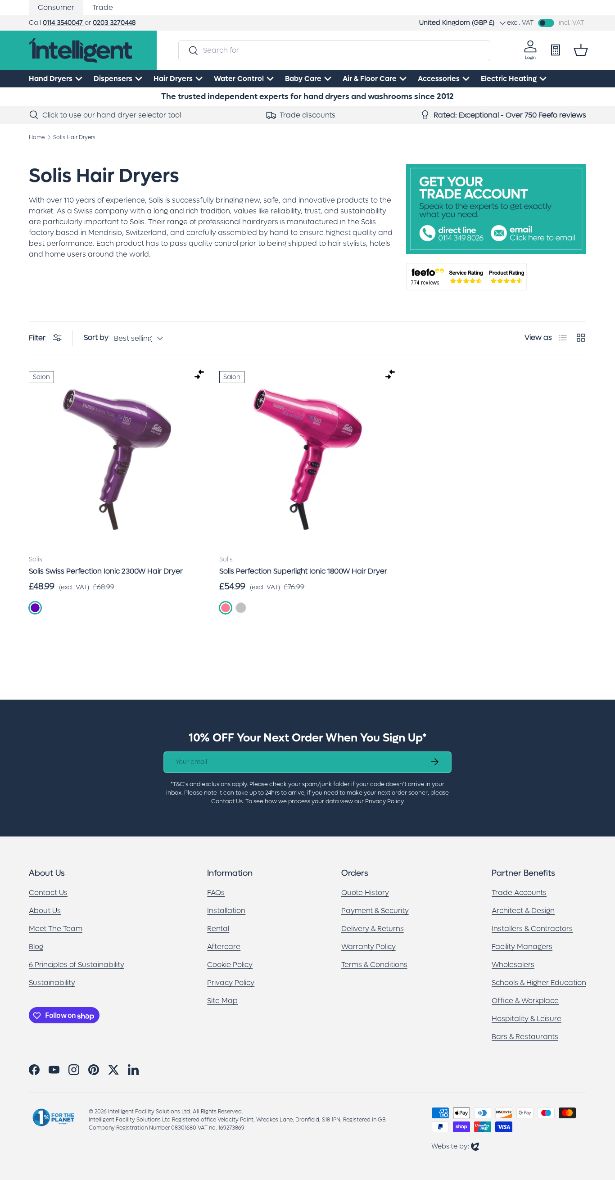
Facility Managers (522, 947)
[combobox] (334, 50)
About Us (45, 911)
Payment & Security (375, 911)
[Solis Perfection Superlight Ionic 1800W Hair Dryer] (307, 459)
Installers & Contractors (532, 929)
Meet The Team (55, 929)
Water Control (239, 78)
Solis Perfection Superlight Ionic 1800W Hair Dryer (303, 571)
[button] (581, 50)
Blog (36, 947)
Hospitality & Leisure (526, 1019)
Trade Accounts (519, 893)
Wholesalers (513, 965)
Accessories (439, 78)
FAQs (216, 893)
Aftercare (223, 947)
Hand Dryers (50, 78)
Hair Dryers (173, 78)
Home (37, 137)
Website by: (455, 1146)
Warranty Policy (368, 947)
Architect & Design (523, 911)
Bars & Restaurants (525, 1037)
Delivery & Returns (372, 929)
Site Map (222, 1001)
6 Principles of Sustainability (76, 965)
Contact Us (48, 893)
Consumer (56, 7)
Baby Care (303, 78)
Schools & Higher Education (539, 983)
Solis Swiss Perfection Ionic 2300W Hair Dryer (106, 571)
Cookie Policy (230, 965)
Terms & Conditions (374, 965)
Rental (218, 929)
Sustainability (52, 983)
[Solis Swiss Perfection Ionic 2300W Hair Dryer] (117, 459)
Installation (226, 911)
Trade (102, 7)
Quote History (365, 893)
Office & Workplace (525, 1001)
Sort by (96, 337)
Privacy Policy (230, 983)
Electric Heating (509, 78)
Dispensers (113, 78)
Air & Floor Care (370, 78)
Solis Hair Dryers (74, 137)
